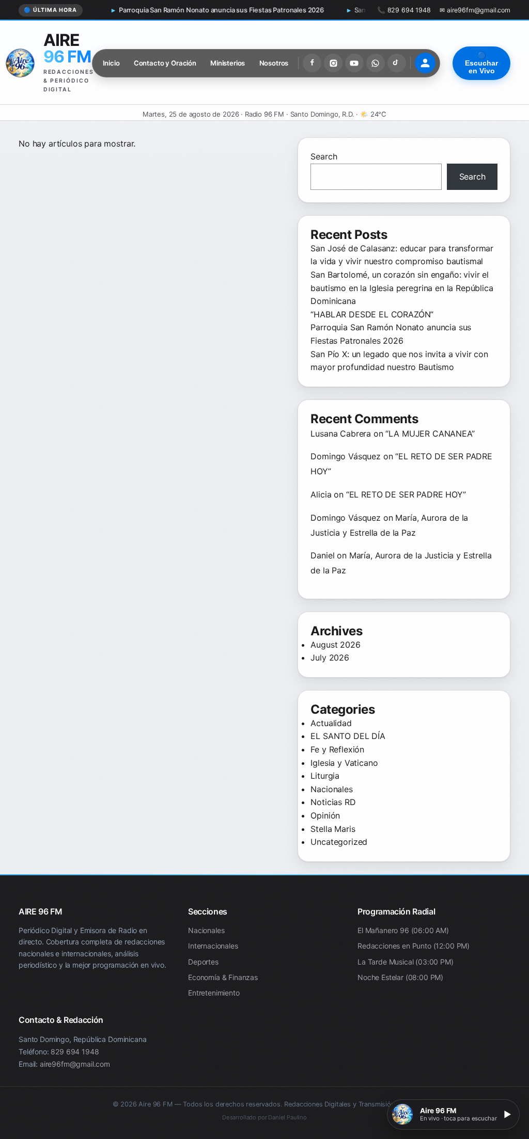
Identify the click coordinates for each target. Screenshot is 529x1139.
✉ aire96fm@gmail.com (475, 10)
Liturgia (324, 776)
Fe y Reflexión (337, 749)
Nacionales (331, 789)
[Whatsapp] (375, 63)
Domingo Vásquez (345, 456)
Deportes (203, 961)
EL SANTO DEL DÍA (347, 736)
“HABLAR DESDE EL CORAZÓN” (371, 314)
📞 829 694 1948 (404, 10)
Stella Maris (332, 829)
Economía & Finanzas (223, 977)
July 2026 (329, 657)
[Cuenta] (425, 63)
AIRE (67, 48)
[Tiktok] (396, 63)
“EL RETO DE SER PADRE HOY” (406, 494)
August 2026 (335, 644)
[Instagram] (333, 63)
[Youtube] (354, 63)
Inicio (111, 63)
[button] (453, 1114)
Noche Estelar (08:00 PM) (400, 977)
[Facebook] (312, 63)
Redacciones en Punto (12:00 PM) (413, 945)
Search (323, 156)
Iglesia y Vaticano (344, 763)
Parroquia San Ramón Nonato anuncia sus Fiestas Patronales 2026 (166, 10)
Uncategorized (338, 842)
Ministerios (227, 63)
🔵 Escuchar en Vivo (481, 63)
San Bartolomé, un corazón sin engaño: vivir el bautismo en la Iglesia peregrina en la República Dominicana (401, 287)
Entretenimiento (214, 993)
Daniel (322, 555)
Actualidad (330, 723)
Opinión (325, 815)
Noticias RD (332, 802)
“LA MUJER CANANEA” (429, 433)
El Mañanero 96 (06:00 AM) (403, 930)
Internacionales (213, 945)
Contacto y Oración (165, 63)
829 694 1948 (75, 1051)
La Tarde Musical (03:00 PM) (405, 961)
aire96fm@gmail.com (75, 1063)
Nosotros (274, 63)
